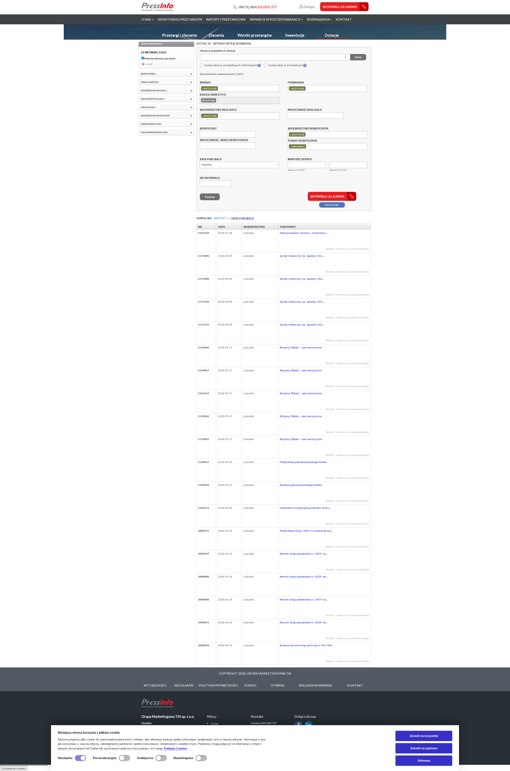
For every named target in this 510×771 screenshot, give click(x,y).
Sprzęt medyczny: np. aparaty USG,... (302, 256)
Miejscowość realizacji (305, 110)
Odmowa (424, 760)
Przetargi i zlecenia (179, 35)
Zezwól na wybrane (423, 748)
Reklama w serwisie (315, 685)
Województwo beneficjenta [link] (155, 116)
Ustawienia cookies (14, 768)
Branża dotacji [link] (148, 74)
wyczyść (149, 64)
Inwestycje (294, 35)
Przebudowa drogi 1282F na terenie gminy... (306, 531)
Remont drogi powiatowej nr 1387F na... (304, 553)
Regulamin (184, 685)
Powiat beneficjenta (302, 140)
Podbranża (296, 82)
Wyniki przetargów (254, 35)
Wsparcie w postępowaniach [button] (275, 19)
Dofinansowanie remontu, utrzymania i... (304, 233)
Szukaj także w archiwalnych (285, 65)
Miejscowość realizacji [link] (153, 99)
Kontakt (344, 19)
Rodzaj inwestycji (213, 94)
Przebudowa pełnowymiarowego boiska (303, 462)
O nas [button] (146, 19)
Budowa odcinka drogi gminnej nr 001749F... (307, 645)
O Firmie (277, 685)
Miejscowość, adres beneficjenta (224, 140)
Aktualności (155, 685)
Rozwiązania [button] (318, 19)
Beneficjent (208, 128)
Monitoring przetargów (180, 19)
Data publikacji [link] (148, 107)
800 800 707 (267, 7)
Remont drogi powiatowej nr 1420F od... (304, 576)
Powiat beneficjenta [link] (151, 124)
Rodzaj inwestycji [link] (150, 82)
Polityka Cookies (175, 748)
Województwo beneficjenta (308, 128)
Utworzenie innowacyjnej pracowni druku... (306, 508)
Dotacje (332, 35)
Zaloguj (309, 7)
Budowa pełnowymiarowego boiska (301, 485)
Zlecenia (216, 35)
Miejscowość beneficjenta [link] (154, 132)
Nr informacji (210, 178)
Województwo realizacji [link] (154, 90)
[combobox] (240, 88)
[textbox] (220, 88)
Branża (205, 82)
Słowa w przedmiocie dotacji (217, 51)
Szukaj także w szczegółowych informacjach (230, 65)
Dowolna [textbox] (207, 164)
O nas (214, 723)
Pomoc (250, 685)
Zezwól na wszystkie (424, 736)
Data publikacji (211, 159)
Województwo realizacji (218, 110)
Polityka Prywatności (218, 685)
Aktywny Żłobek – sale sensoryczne (301, 347)
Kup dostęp (332, 205)
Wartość (219, 218)
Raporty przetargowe (226, 19)
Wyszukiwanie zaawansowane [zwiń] (221, 74)
